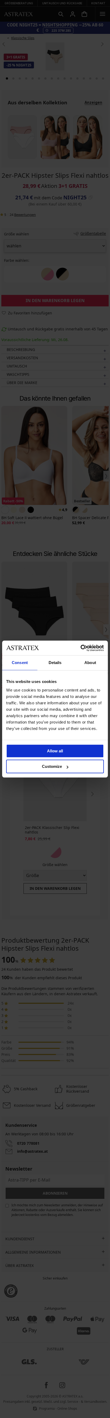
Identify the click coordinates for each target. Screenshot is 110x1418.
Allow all (55, 751)
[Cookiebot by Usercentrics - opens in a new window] (80, 648)
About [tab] (90, 662)
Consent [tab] (20, 662)
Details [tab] (55, 662)
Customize (52, 766)
